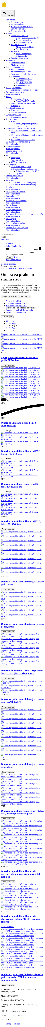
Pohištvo (11, 268)
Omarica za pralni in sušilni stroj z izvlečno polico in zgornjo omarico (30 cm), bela (20, 874)
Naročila (9, 244)
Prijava (9, 246)
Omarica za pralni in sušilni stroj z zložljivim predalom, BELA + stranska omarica (20, 919)
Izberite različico (7, 927)
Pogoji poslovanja (13, 1024)
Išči (3, 237)
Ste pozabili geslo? (13, 260)
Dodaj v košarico (8, 365)
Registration (18, 257)
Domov (4, 268)
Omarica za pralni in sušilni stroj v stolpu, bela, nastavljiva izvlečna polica (22, 812)
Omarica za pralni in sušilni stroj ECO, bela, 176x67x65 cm (21, 522)
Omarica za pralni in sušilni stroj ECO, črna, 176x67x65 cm (21, 485)
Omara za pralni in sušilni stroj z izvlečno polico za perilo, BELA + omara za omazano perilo (22, 977)
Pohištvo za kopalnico (23, 268)
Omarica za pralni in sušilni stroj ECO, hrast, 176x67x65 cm (21, 452)
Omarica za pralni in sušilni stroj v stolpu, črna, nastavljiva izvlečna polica (22, 672)
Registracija (16, 246)
